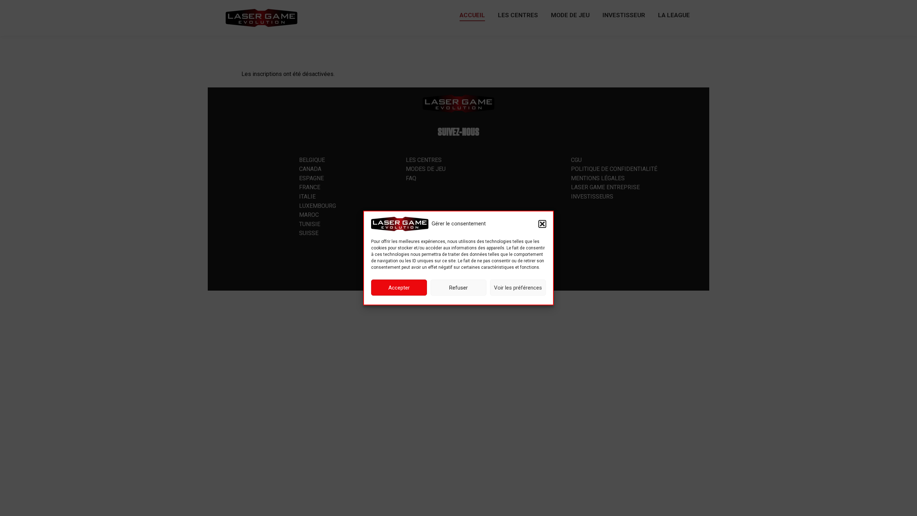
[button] (542, 224)
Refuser (458, 288)
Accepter (399, 288)
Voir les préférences (518, 288)
